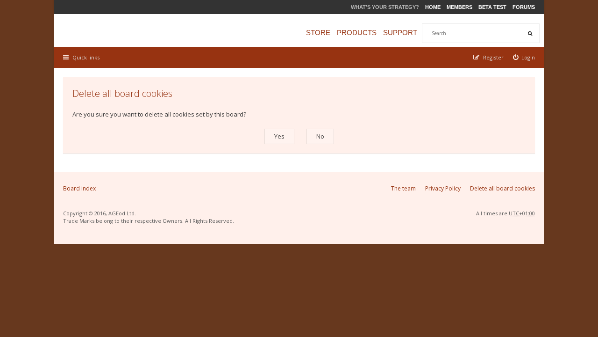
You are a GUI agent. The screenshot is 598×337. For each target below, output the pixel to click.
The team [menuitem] (403, 188)
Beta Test (492, 7)
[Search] (529, 33)
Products (357, 33)
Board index (79, 188)
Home (433, 7)
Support (400, 33)
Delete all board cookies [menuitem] (502, 188)
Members (459, 7)
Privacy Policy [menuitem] (443, 188)
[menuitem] (524, 57)
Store (318, 33)
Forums (524, 7)
